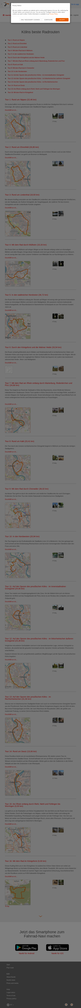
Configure (48, 20)
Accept (62, 20)
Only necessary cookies (30, 20)
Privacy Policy (53, 14)
